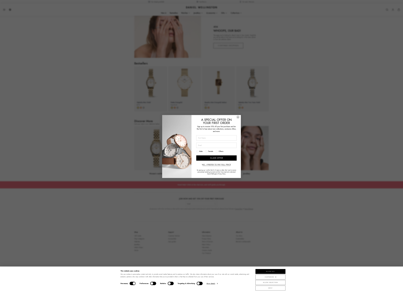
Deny (270, 288)
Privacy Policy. (222, 174)
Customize (269, 277)
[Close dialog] (238, 117)
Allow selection (270, 282)
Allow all (270, 271)
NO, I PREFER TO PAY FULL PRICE (216, 165)
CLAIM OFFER (216, 158)
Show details (211, 283)
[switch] (153, 283)
